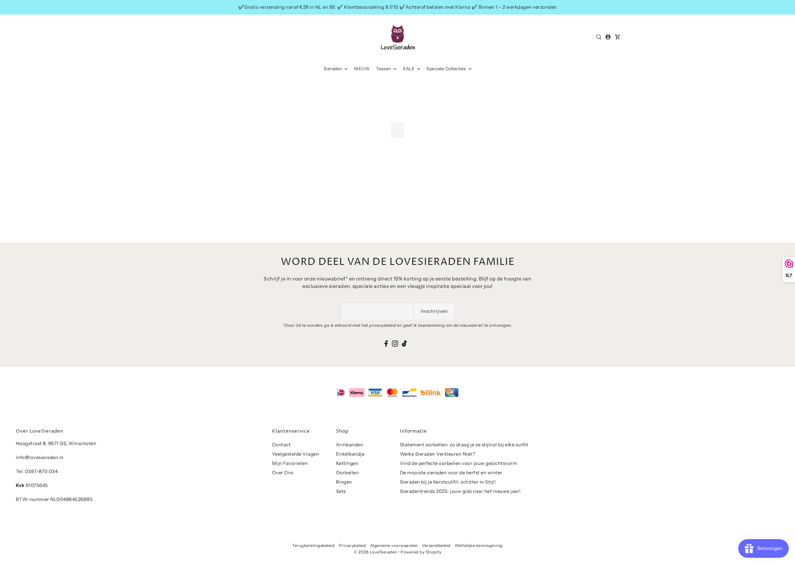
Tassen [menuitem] (384, 68)
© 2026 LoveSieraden (375, 551)
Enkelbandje (350, 454)
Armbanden (349, 445)
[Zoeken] (599, 36)
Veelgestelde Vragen (295, 454)
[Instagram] (395, 343)
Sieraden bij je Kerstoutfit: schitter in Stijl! (448, 482)
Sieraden (333, 68)
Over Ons (282, 472)
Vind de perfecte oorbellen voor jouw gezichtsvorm (458, 463)
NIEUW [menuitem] (362, 68)
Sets (341, 491)
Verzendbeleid (436, 545)
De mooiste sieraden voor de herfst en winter (451, 472)
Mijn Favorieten (290, 463)
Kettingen (347, 463)
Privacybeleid (352, 545)
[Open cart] (617, 36)
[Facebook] (386, 343)
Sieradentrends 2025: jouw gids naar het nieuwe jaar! (460, 491)
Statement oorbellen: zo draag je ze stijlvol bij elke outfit (464, 445)
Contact (281, 445)
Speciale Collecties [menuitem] (446, 68)
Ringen (344, 482)
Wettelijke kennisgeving (479, 545)
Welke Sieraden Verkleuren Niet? (437, 454)
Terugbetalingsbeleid (313, 545)
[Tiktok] (404, 343)
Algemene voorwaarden (394, 545)
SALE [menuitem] (409, 68)
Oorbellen (347, 472)
